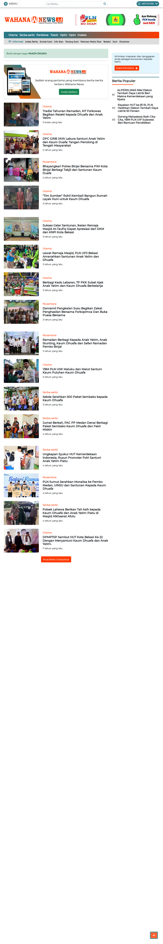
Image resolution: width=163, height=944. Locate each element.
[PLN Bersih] (117, 19)
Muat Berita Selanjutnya (56, 559)
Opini (63, 35)
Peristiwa (42, 35)
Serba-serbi (27, 35)
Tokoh (54, 35)
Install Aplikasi (69, 91)
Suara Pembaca (125, 68)
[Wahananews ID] (35, 20)
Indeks (82, 35)
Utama (13, 35)
